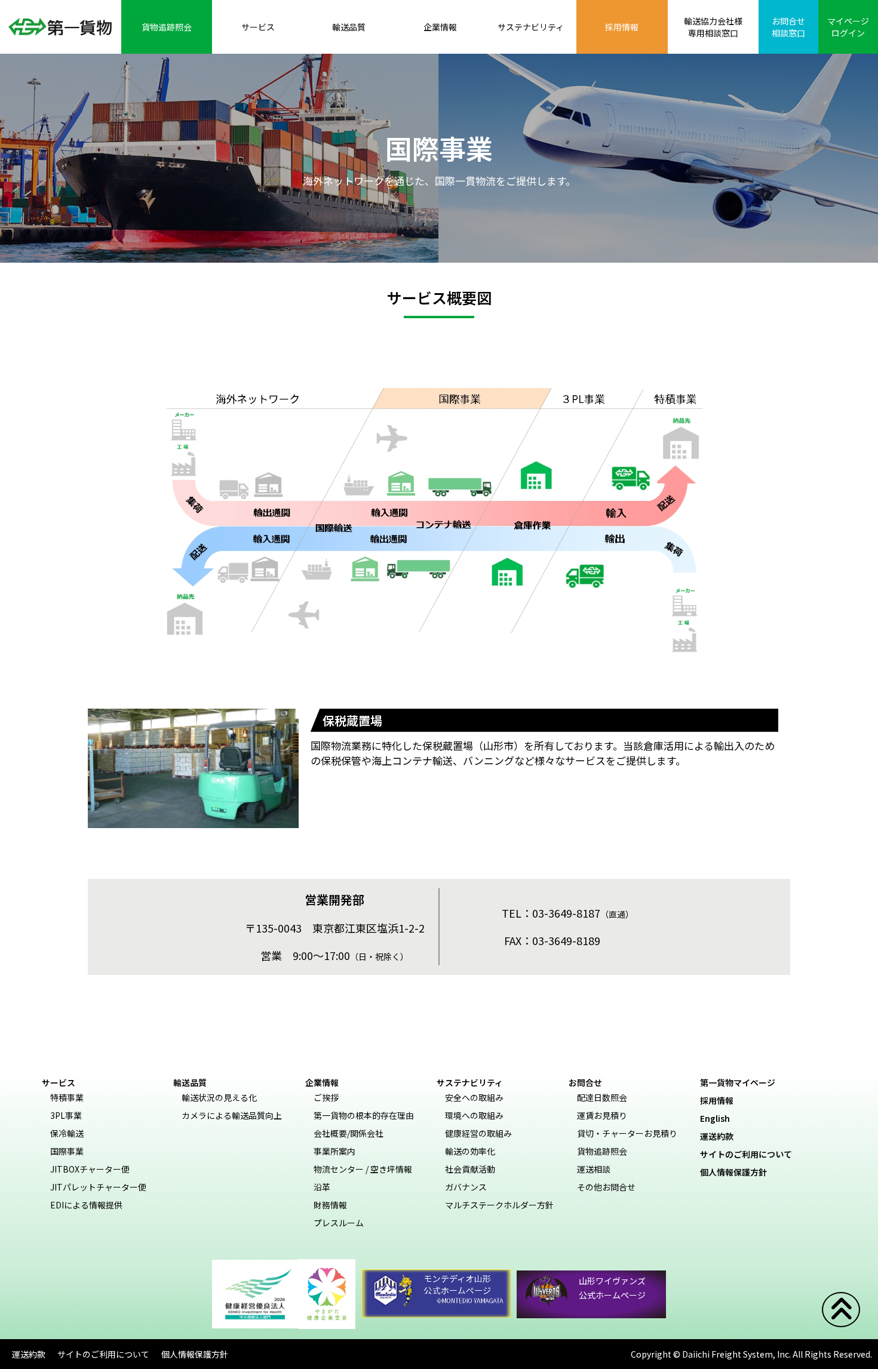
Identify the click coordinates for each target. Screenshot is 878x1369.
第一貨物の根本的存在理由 (364, 1115)
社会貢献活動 (470, 1169)
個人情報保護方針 (737, 1172)
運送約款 (720, 1136)
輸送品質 (190, 1082)
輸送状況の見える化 (219, 1097)
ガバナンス (466, 1187)
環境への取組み (474, 1115)
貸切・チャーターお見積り (627, 1133)
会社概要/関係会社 (348, 1133)
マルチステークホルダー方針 (499, 1205)
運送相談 (593, 1169)
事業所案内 (334, 1151)
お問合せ (585, 1082)
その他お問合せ (606, 1187)
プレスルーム (339, 1223)
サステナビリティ (470, 1082)
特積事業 (67, 1097)
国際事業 (67, 1151)
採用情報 (720, 1100)
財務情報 (330, 1205)
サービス (58, 1082)
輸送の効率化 (470, 1151)
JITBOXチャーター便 (90, 1169)
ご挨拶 (326, 1097)
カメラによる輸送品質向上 (232, 1115)
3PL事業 (66, 1115)
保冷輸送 (67, 1133)
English (719, 1118)
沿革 (322, 1187)
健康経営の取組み (478, 1133)
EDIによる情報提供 (86, 1205)
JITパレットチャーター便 (98, 1187)
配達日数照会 (602, 1097)
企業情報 (322, 1082)
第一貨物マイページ (741, 1082)
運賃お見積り (602, 1115)
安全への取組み (474, 1097)
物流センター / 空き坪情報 (363, 1169)
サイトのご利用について (750, 1154)
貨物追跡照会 (602, 1151)
